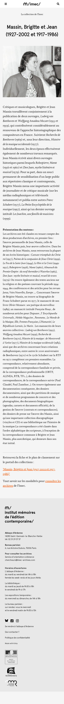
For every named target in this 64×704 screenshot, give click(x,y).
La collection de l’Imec (32, 14)
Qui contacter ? (12, 632)
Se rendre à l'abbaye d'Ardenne (19, 626)
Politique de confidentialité (17, 638)
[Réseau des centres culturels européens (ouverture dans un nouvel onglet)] (32, 683)
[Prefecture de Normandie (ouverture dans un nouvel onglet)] (32, 657)
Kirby (16, 643)
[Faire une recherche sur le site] (58, 4)
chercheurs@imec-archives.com (20, 560)
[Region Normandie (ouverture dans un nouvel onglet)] (32, 672)
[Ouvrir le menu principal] (5, 4)
